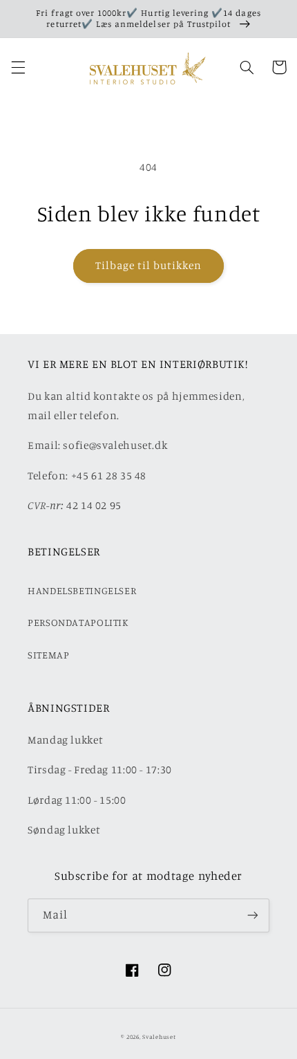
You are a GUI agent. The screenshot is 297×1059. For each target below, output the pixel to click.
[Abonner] (253, 915)
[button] (18, 67)
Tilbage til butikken (148, 265)
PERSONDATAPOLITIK (78, 622)
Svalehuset (158, 1036)
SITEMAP (48, 655)
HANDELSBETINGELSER (82, 590)
